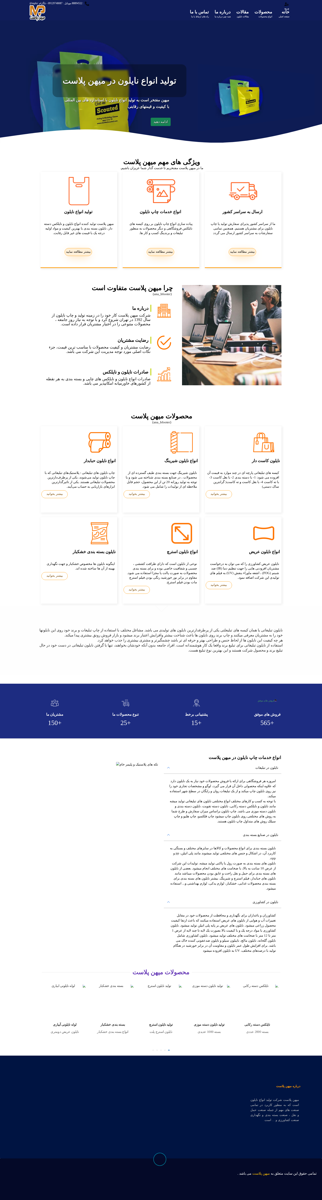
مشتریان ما (54, 714)
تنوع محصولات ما (125, 714)
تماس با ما (199, 13)
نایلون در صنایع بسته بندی (260, 835)
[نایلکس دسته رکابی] (210, 1001)
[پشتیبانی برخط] (196, 703)
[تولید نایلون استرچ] (113, 1001)
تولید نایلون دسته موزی (161, 1024)
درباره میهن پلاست (288, 1086)
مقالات (242, 13)
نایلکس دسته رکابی (210, 1024)
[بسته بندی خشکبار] (65, 1001)
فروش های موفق (267, 714)
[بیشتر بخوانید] (279, 492)
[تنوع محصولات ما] (125, 703)
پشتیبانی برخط (196, 714)
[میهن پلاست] (37, 11)
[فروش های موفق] (267, 700)
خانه (284, 13)
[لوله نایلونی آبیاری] (258, 1001)
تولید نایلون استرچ (113, 1024)
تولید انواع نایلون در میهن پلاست (126, 80)
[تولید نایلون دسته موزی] (161, 1001)
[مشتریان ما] (55, 703)
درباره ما (223, 13)
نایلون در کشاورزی (265, 902)
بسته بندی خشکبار (65, 1024)
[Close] (245, 1175)
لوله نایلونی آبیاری (258, 1024)
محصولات (263, 13)
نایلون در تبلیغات (266, 767)
